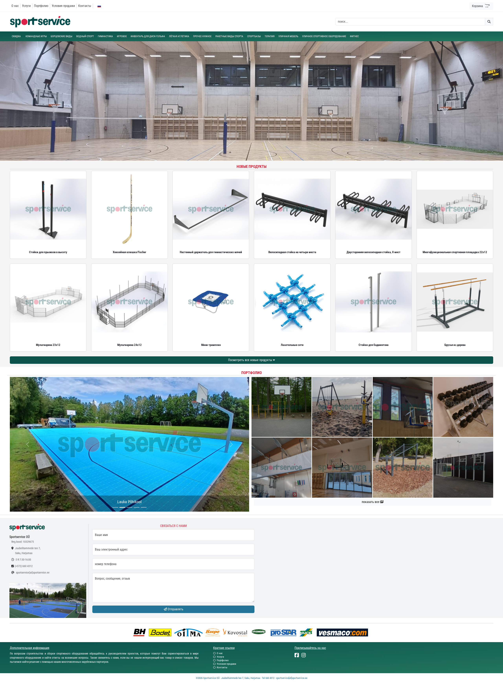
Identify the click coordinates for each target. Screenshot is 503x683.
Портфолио (41, 6)
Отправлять (175, 609)
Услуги (26, 6)
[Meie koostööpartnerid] (140, 632)
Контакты (84, 6)
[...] (115, 507)
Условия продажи (63, 6)
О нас (15, 6)
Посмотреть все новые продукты (250, 360)
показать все (371, 502)
